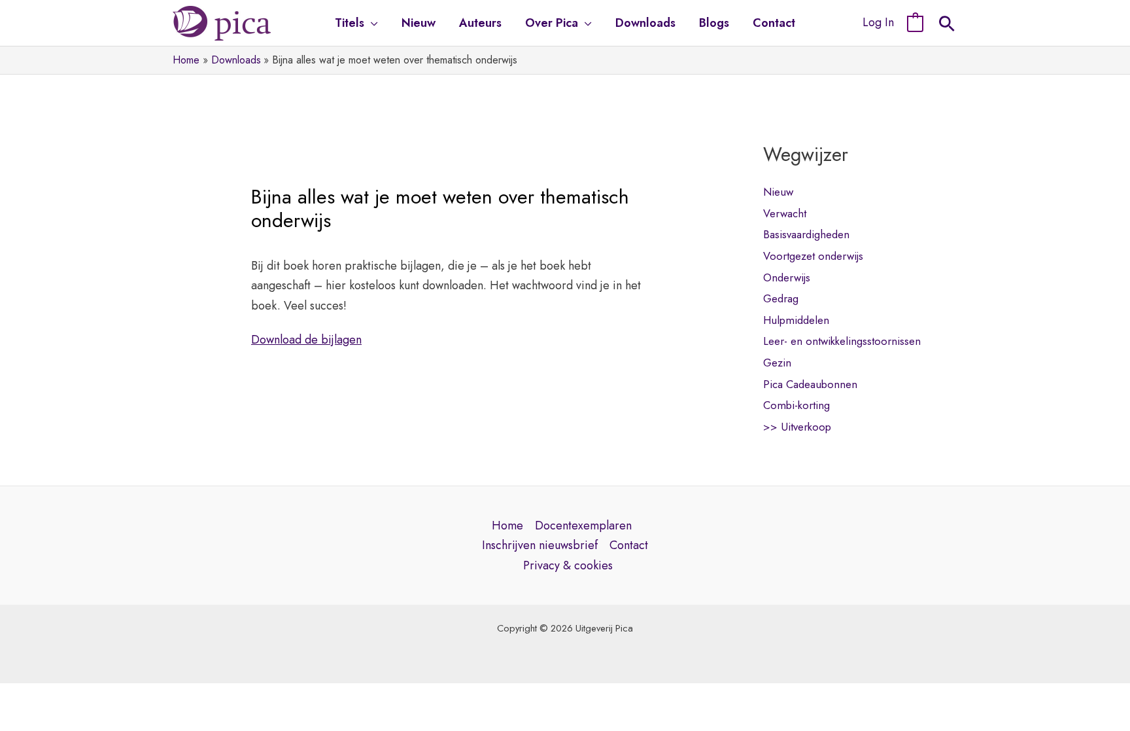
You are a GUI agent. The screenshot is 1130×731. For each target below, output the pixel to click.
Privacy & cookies (568, 565)
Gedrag (780, 298)
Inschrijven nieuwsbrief (540, 545)
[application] (371, 23)
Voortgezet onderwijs (813, 256)
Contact (628, 545)
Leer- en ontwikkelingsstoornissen (842, 341)
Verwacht (784, 213)
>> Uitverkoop (797, 427)
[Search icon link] (946, 25)
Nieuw (778, 192)
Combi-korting (796, 405)
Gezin (777, 362)
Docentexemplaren (583, 525)
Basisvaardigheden (806, 234)
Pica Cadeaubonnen (810, 384)
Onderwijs (786, 277)
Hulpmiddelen (796, 320)
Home (507, 525)
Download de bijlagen (306, 339)
